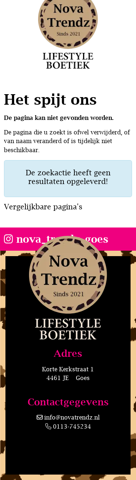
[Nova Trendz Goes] (68, 316)
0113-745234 (71, 426)
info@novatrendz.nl (72, 417)
